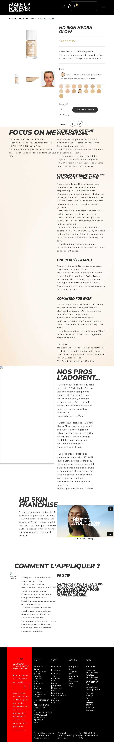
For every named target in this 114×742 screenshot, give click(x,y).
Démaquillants (93, 689)
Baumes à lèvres (74, 677)
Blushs (37, 696)
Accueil (12, 18)
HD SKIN (23, 18)
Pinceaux (90, 666)
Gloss (71, 686)
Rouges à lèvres (73, 667)
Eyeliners (55, 670)
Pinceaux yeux (56, 701)
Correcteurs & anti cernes (40, 674)
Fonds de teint (39, 667)
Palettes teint (38, 679)
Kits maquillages (92, 685)
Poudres (38, 688)
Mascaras (56, 666)
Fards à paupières (56, 684)
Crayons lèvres (73, 672)
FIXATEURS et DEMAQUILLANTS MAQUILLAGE (43, 711)
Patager (63, 124)
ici (80, 358)
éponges (90, 710)
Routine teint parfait (90, 700)
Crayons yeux (55, 674)
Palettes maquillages (92, 676)
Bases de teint (39, 684)
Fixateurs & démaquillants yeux (58, 695)
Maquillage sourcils (57, 689)
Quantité (63, 104)
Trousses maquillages (92, 671)
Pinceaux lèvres (73, 682)
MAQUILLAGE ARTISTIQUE (92, 681)
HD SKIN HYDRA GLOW (42, 18)
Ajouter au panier (85, 110)
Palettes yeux (55, 679)
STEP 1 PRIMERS (90, 706)
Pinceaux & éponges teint (40, 719)
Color (62, 69)
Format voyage (89, 694)
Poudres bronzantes (40, 693)
